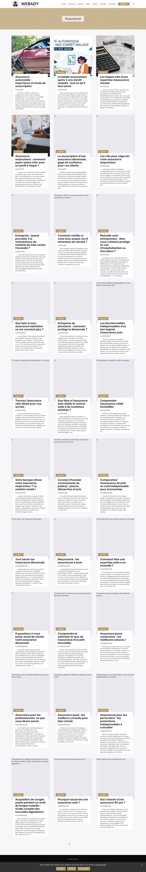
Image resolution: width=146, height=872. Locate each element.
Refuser (71, 869)
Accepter (61, 869)
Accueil (63, 4)
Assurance (72, 4)
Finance (95, 4)
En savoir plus (101, 865)
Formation (103, 4)
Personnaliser (84, 869)
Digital (88, 4)
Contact (123, 4)
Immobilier (112, 4)
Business (80, 4)
